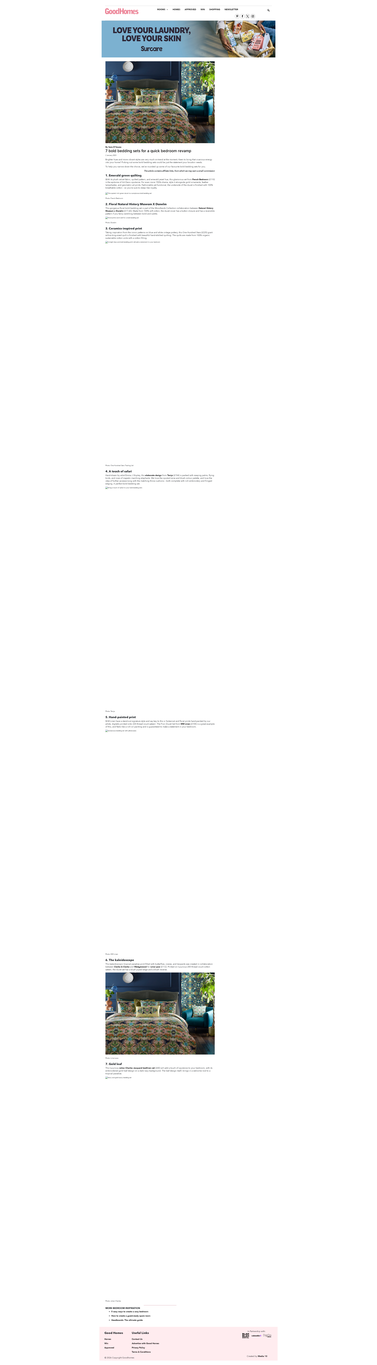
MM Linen (185, 724)
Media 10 (262, 1356)
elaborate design (153, 475)
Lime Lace (155, 966)
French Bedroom (200, 179)
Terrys (170, 475)
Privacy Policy (138, 1347)
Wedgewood (140, 966)
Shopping (214, 9)
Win (203, 9)
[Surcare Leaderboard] (188, 39)
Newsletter (231, 9)
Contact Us (137, 1339)
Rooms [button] (161, 9)
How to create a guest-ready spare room (130, 1315)
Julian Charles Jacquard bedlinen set (137, 1068)
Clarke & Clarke (121, 966)
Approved (190, 9)
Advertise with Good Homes (145, 1343)
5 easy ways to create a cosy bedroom (129, 1311)
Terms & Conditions (141, 1352)
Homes (176, 9)
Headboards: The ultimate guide (127, 1320)
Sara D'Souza (114, 147)
